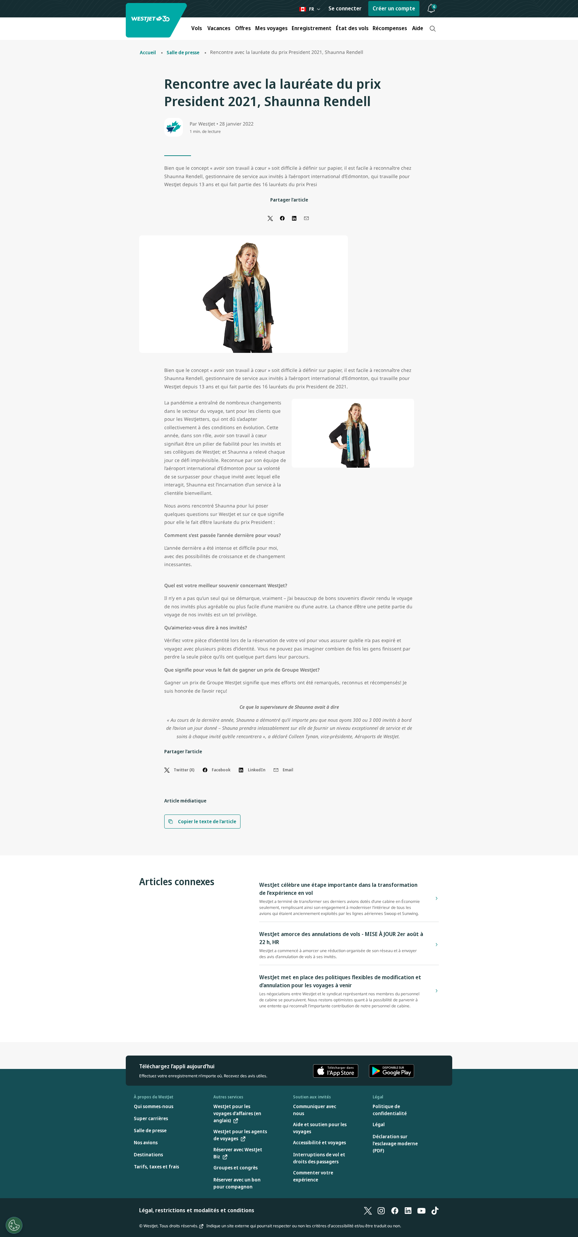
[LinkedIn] (294, 218)
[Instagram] (381, 1210)
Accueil (148, 52)
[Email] (306, 218)
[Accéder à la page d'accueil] (157, 20)
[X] (368, 1210)
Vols (196, 28)
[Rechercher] (433, 28)
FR (311, 9)
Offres (243, 28)
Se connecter (345, 8)
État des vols (352, 28)
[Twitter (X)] (270, 218)
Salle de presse (183, 52)
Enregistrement (311, 28)
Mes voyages (271, 28)
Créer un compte (394, 8)
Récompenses (390, 28)
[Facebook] (282, 218)
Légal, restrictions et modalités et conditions (196, 1210)
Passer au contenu (6, 13)
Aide (417, 28)
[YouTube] (421, 1210)
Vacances (218, 28)
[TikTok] (435, 1210)
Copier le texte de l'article (207, 821)
